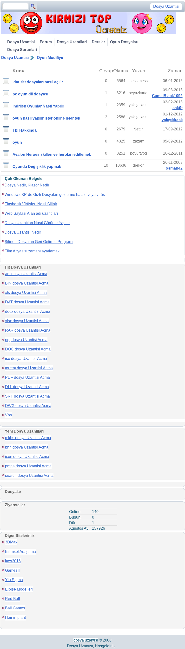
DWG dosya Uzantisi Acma (28, 406)
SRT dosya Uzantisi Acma (27, 396)
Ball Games (15, 608)
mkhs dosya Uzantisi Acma (28, 438)
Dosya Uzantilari (72, 42)
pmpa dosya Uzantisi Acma (28, 466)
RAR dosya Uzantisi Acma (27, 330)
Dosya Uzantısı (15, 58)
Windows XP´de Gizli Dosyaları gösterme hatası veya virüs (55, 195)
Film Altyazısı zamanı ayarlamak (32, 251)
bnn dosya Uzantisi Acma (26, 447)
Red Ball (12, 599)
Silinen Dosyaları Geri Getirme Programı (39, 242)
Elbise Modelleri (19, 589)
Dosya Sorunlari (22, 50)
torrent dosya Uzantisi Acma (29, 368)
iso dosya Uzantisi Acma (26, 359)
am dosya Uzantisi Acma (26, 274)
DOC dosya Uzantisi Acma (28, 349)
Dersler (98, 42)
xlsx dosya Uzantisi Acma (27, 321)
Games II (12, 570)
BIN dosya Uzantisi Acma (26, 283)
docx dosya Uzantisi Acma (27, 311)
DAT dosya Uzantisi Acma (27, 302)
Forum (46, 42)
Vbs (8, 415)
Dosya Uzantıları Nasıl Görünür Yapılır (37, 223)
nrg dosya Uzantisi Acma (26, 340)
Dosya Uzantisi (21, 42)
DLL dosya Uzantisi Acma (27, 387)
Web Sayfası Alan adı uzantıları (31, 213)
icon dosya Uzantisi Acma (27, 457)
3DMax (11, 542)
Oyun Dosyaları (124, 42)
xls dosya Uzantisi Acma (26, 293)
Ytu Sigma (14, 580)
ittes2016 (13, 561)
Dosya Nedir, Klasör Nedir (27, 185)
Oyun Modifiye (50, 58)
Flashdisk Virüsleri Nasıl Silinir (31, 204)
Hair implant (15, 617)
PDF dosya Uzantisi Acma (27, 377)
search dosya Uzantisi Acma (29, 475)
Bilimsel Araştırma (20, 551)
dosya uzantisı (85, 640)
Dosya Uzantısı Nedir (23, 232)
